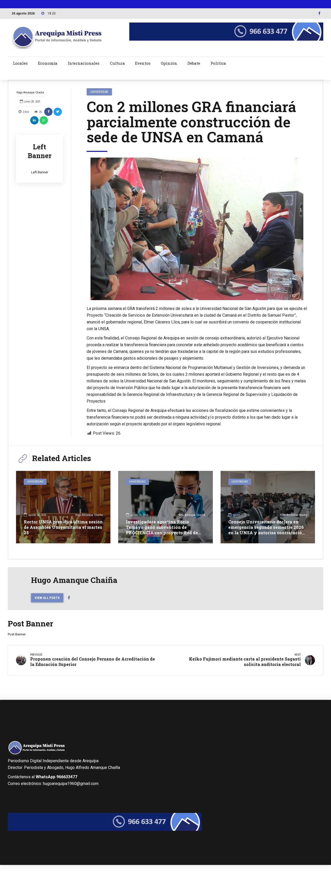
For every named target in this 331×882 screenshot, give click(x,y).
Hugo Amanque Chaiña (30, 92)
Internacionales (84, 63)
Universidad (99, 92)
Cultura (117, 63)
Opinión (169, 63)
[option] (197, 229)
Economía (47, 63)
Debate (193, 63)
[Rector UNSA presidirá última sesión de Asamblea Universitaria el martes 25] (63, 507)
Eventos (143, 63)
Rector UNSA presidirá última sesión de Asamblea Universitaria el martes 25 (63, 527)
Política (218, 63)
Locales (20, 63)
